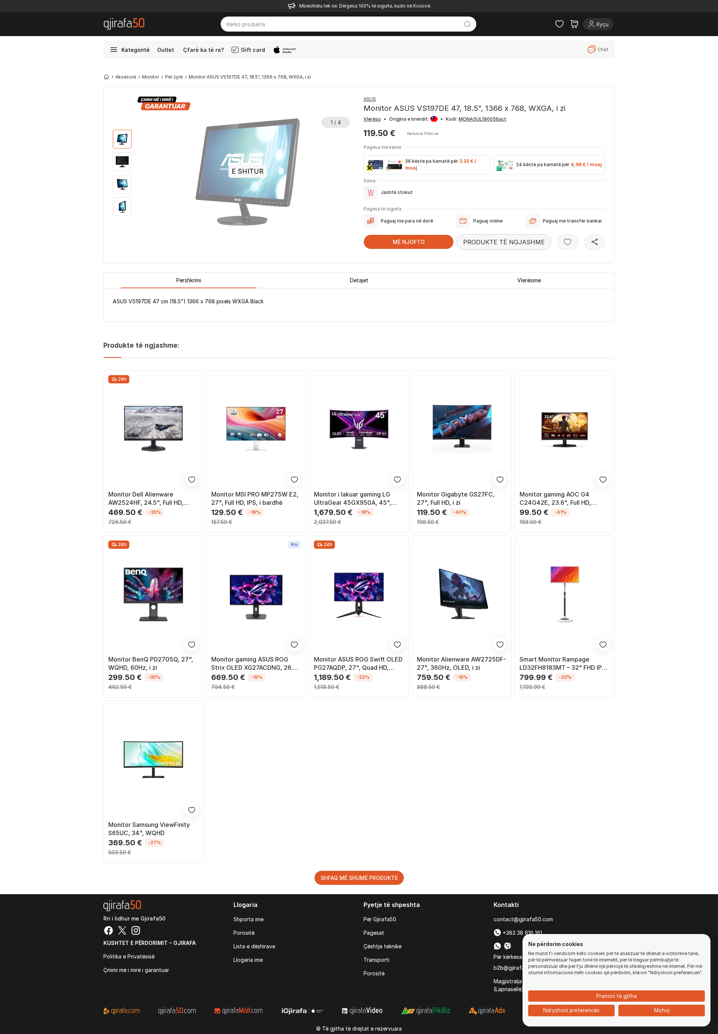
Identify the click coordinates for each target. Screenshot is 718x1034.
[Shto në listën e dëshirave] (567, 242)
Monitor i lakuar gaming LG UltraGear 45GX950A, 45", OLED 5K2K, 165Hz (352, 499)
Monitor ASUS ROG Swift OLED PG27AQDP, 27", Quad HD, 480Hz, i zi (358, 664)
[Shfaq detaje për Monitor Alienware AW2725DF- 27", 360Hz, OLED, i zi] (462, 595)
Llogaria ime (248, 960)
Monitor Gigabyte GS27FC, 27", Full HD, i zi (456, 498)
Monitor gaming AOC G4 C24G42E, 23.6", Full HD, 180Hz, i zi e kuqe (555, 499)
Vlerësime (529, 280)
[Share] (594, 242)
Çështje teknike (382, 946)
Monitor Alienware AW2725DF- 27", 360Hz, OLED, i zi (461, 663)
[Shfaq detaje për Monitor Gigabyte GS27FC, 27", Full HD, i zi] (462, 429)
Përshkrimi (188, 280)
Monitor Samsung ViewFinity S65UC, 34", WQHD (149, 829)
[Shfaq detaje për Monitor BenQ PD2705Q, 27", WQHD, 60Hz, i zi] (153, 595)
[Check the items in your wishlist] (559, 24)
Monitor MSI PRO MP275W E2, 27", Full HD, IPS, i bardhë (254, 498)
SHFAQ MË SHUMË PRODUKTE (359, 878)
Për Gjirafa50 (380, 919)
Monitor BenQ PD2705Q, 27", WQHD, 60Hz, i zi (150, 663)
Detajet (359, 280)
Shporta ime (248, 919)
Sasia (370, 180)
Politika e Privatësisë (129, 956)
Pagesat (374, 933)
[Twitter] (122, 931)
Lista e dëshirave (254, 946)
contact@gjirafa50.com (523, 919)
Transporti (376, 960)
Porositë (243, 933)
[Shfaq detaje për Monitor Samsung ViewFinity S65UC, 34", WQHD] (153, 760)
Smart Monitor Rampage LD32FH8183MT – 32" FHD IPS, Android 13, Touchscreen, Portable (563, 664)
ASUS (370, 99)
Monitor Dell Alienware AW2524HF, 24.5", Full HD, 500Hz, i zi (145, 499)
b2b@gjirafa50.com (518, 967)
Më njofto (409, 242)
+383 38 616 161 (521, 933)
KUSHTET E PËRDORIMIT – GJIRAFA (149, 943)
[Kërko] (467, 24)
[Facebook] (108, 931)
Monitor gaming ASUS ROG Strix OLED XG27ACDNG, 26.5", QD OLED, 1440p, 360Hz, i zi (256, 664)
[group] (122, 139)
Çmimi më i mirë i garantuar (136, 970)
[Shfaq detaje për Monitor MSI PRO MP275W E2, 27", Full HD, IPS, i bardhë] (256, 429)
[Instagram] (135, 931)
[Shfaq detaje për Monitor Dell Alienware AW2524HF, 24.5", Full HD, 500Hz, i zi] (153, 429)
